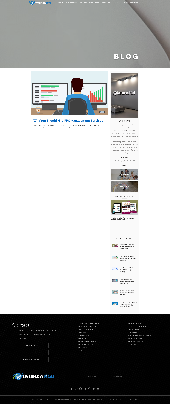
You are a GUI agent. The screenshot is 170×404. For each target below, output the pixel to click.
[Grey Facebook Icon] (115, 160)
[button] (83, 3)
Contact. (21, 325)
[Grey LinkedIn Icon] (124, 160)
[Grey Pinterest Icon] (128, 160)
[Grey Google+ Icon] (118, 160)
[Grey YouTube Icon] (134, 160)
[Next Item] (134, 208)
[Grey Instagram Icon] (121, 160)
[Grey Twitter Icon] (131, 160)
